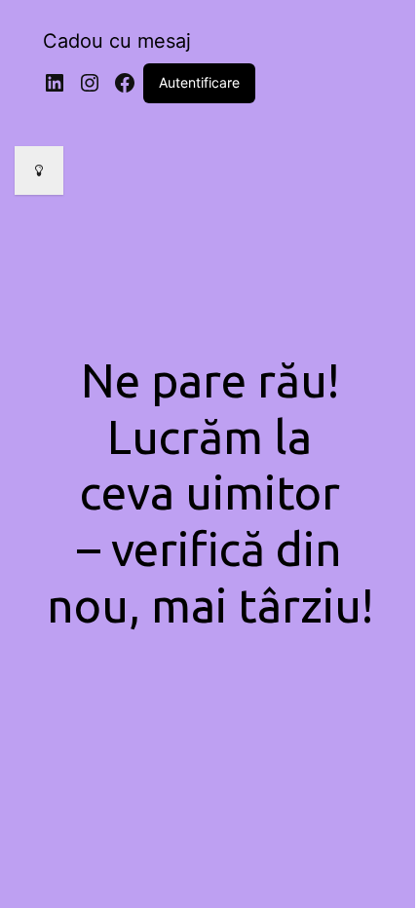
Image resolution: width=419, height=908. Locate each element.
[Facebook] (124, 83)
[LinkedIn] (54, 83)
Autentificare (199, 82)
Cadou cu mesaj (117, 41)
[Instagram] (89, 83)
